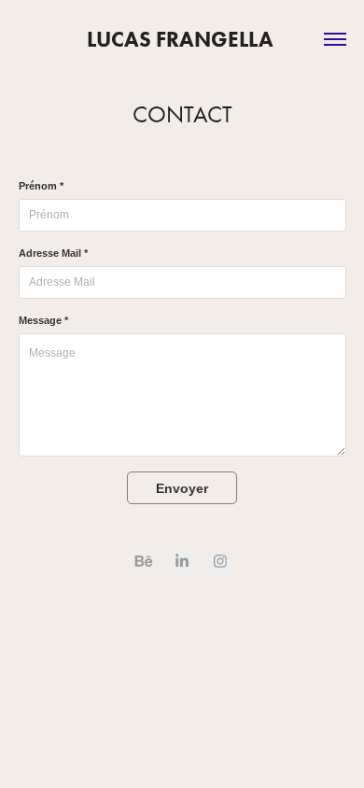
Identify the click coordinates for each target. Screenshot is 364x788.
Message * (43, 320)
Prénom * (41, 185)
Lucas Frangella (182, 39)
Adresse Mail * (53, 253)
